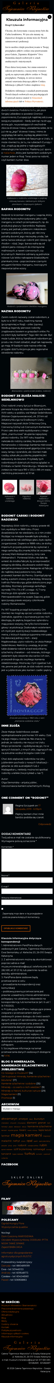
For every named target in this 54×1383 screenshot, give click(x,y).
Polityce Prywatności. (34, 101)
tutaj (43, 84)
